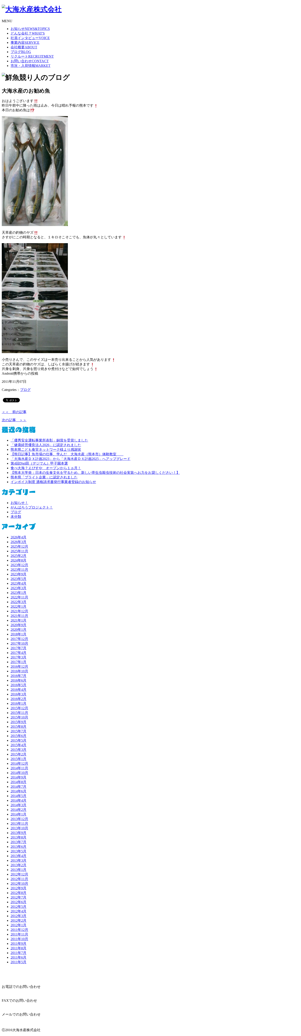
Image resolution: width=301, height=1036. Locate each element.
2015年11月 (19, 713)
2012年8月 (18, 893)
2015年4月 (18, 745)
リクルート (32, 56)
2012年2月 (18, 920)
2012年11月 (19, 879)
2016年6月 (18, 680)
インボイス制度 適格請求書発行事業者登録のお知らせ (53, 482)
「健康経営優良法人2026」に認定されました (46, 445)
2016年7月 (18, 676)
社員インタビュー (30, 38)
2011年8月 (18, 948)
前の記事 (14, 412)
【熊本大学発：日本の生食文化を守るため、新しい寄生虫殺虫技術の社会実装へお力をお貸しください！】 (95, 472)
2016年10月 (19, 671)
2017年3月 (18, 657)
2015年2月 (18, 754)
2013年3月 (18, 860)
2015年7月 (18, 731)
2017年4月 (18, 653)
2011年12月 (19, 930)
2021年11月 (19, 616)
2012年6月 (18, 902)
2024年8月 (18, 560)
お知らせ (30, 29)
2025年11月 (19, 551)
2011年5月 (18, 962)
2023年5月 (18, 579)
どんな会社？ (28, 33)
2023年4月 (18, 583)
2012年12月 (19, 874)
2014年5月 (18, 796)
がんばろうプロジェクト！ (32, 507)
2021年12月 (19, 611)
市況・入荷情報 (30, 65)
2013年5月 (18, 851)
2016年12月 (19, 666)
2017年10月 (19, 643)
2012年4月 (18, 911)
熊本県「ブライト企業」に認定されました (44, 477)
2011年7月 (18, 953)
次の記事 (14, 420)
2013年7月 (18, 842)
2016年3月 (18, 694)
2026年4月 (18, 537)
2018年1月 (18, 634)
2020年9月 (18, 625)
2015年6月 (18, 736)
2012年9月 (18, 888)
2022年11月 (19, 597)
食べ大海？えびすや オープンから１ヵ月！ (46, 468)
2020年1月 (18, 629)
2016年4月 (18, 689)
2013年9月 (18, 833)
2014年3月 (18, 805)
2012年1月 (18, 925)
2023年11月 (19, 569)
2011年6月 (18, 957)
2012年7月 (18, 897)
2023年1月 (18, 593)
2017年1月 (18, 662)
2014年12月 (19, 763)
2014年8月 (18, 782)
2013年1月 (18, 870)
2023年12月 (19, 565)
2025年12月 (19, 546)
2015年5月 (18, 740)
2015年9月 (18, 722)
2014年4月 (18, 800)
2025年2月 (18, 556)
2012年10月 (19, 883)
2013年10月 (19, 828)
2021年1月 (18, 620)
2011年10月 (19, 939)
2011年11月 (19, 934)
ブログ (21, 52)
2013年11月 (19, 823)
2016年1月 (18, 703)
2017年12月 (19, 639)
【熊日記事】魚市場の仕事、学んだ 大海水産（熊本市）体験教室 (67, 454)
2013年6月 (18, 846)
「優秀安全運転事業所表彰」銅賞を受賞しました (49, 440)
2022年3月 (18, 602)
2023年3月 (18, 588)
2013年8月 (18, 837)
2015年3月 (18, 749)
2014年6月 (18, 791)
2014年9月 (18, 777)
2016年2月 (18, 699)
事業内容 (25, 42)
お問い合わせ (30, 61)
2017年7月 (18, 648)
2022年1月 (18, 606)
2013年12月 (19, 819)
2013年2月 (18, 865)
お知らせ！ (19, 503)
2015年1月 (18, 759)
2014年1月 (18, 814)
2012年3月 (18, 916)
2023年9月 (18, 574)
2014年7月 (18, 786)
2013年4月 (18, 856)
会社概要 (24, 47)
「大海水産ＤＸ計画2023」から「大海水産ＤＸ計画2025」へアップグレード (70, 459)
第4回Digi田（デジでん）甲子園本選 (39, 463)
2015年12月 (19, 708)
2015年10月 (19, 717)
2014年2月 (18, 810)
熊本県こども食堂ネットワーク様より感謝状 (46, 449)
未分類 (16, 516)
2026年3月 (18, 542)
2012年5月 (18, 906)
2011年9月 (18, 943)
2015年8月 (18, 726)
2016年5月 (18, 685)
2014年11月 (19, 768)
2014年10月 (19, 773)
